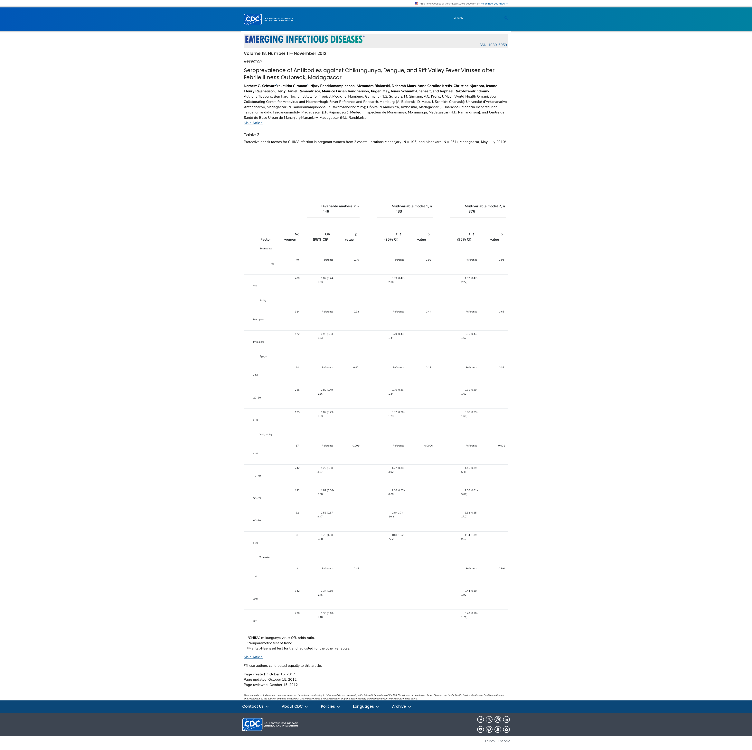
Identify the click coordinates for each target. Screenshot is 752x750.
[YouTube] (480, 729)
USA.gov (504, 741)
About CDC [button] (293, 706)
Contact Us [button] (253, 706)
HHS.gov (489, 741)
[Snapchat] (497, 729)
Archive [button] (399, 706)
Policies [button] (328, 706)
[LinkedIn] (506, 719)
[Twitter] (489, 719)
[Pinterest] (489, 729)
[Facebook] (480, 719)
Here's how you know (493, 3)
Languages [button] (364, 706)
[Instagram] (497, 719)
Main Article (253, 122)
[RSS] (506, 729)
